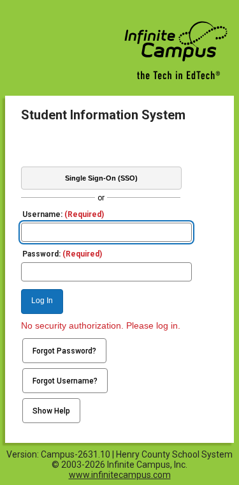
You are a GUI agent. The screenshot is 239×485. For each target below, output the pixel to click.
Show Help (51, 411)
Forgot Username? (65, 381)
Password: (62, 254)
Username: (63, 214)
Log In (42, 300)
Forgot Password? (64, 351)
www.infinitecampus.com (120, 475)
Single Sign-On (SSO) (101, 178)
